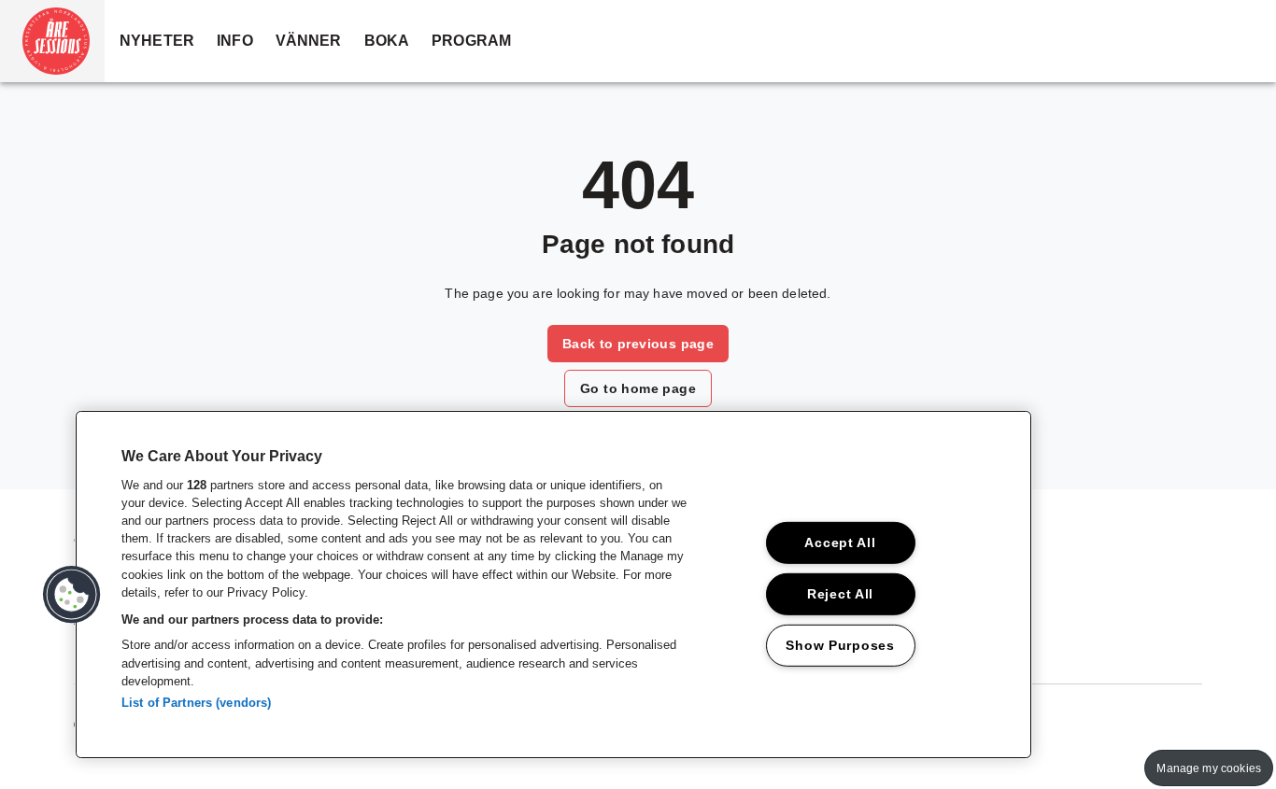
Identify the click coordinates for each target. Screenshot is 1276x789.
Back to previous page (638, 343)
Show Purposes (840, 644)
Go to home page (638, 388)
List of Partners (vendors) (196, 703)
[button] (52, 41)
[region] (553, 584)
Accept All (839, 542)
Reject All (840, 592)
